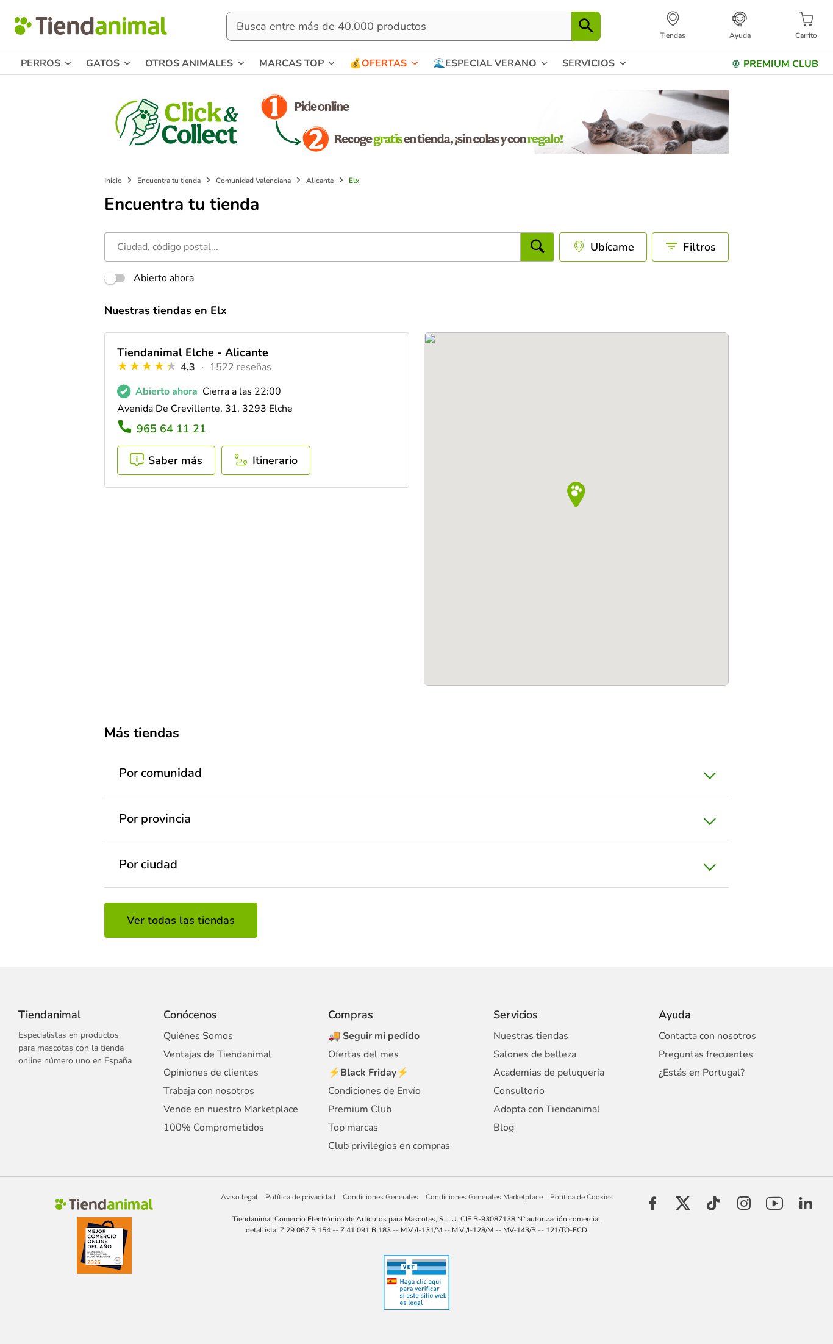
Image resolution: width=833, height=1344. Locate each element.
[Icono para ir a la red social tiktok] (713, 1203)
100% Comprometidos (213, 1127)
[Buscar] (586, 26)
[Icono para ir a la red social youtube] (774, 1203)
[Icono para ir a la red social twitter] (683, 1203)
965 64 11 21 (171, 428)
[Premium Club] (736, 64)
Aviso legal (239, 1197)
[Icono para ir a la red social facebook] (652, 1203)
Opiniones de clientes (211, 1072)
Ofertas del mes (363, 1054)
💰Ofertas (378, 63)
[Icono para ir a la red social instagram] (744, 1203)
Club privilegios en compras (389, 1146)
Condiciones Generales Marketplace (484, 1197)
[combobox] (413, 26)
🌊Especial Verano (485, 63)
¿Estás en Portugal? (702, 1072)
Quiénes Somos (198, 1036)
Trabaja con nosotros (208, 1091)
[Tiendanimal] (91, 26)
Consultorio (519, 1091)
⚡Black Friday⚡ (368, 1072)
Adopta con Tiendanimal (546, 1109)
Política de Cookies (581, 1197)
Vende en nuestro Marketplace (230, 1109)
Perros (40, 63)
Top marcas (353, 1127)
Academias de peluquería (548, 1072)
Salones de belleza (534, 1054)
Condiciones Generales (380, 1197)
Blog (503, 1127)
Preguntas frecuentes (706, 1054)
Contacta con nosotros (707, 1036)
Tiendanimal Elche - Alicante (192, 352)
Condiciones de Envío (374, 1091)
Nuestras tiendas (530, 1036)
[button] (576, 495)
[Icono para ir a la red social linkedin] (805, 1203)
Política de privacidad (300, 1197)
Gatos (103, 63)
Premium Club (359, 1109)
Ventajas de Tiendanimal (217, 1054)
